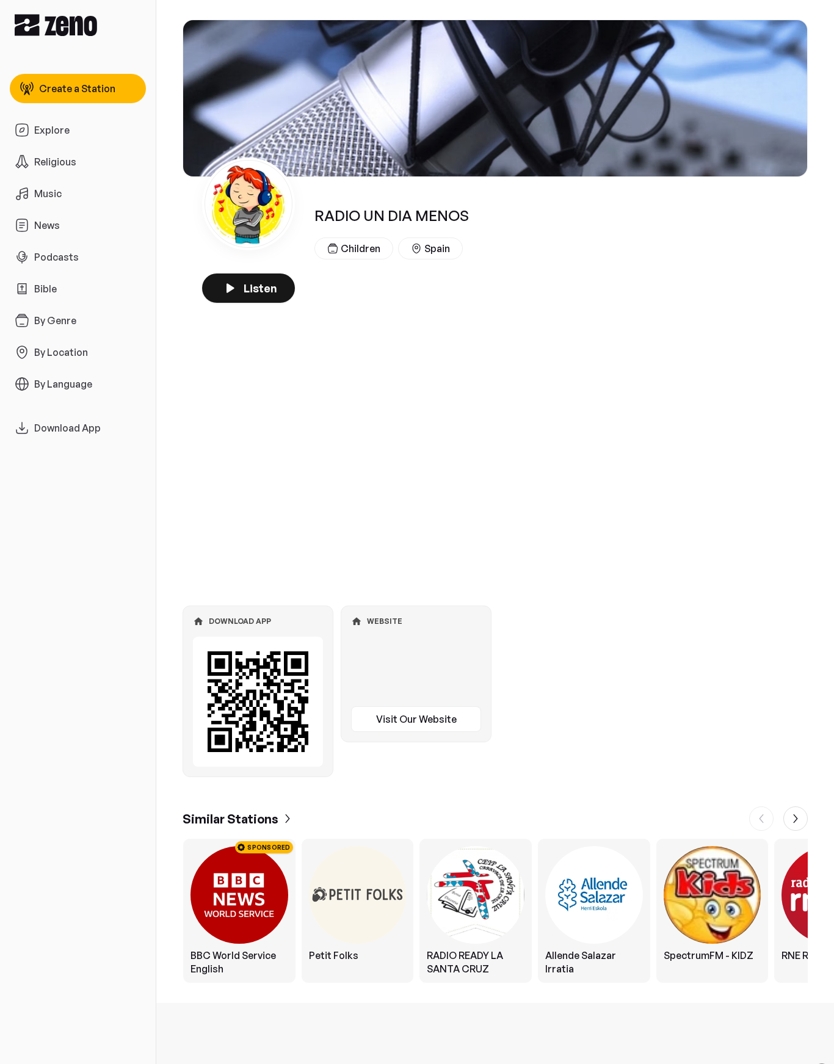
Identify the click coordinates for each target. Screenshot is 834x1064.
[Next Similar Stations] (795, 818)
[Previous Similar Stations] (761, 818)
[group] (495, 910)
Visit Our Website (416, 719)
